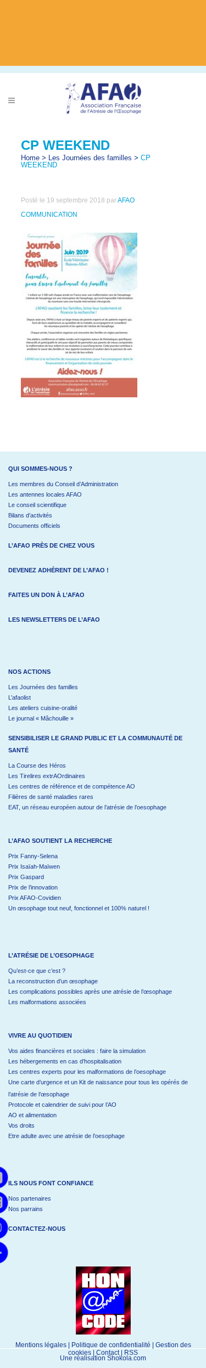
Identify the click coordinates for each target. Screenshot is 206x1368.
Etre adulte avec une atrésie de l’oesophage (66, 1136)
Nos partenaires (29, 1198)
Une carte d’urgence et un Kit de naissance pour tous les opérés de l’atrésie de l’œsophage (98, 1088)
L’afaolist (19, 697)
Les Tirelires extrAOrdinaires (46, 776)
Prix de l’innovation (33, 887)
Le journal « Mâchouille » (41, 718)
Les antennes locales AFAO (45, 494)
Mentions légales (40, 1345)
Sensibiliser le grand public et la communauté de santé (95, 744)
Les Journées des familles (90, 158)
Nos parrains (25, 1209)
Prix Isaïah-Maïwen (34, 866)
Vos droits (21, 1125)
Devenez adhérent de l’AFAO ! (58, 570)
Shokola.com (126, 1358)
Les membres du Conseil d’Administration (63, 484)
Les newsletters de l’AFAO (54, 619)
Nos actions (29, 671)
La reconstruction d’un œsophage (53, 981)
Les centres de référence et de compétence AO (71, 786)
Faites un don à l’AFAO (46, 595)
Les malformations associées (47, 1002)
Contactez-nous (36, 1228)
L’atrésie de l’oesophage (51, 955)
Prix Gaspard (26, 877)
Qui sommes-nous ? (40, 468)
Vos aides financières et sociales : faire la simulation (77, 1051)
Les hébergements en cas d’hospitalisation (64, 1061)
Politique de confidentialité (111, 1345)
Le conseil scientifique (37, 505)
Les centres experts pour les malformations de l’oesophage (87, 1071)
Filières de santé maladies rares (50, 796)
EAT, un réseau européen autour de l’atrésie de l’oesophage (87, 807)
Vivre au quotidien (40, 1035)
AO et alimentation (32, 1115)
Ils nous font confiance (50, 1183)
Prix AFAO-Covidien (34, 897)
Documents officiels (34, 525)
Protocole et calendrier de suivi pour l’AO (62, 1104)
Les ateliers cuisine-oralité (42, 708)
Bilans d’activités (30, 515)
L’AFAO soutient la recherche (60, 840)
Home (30, 158)
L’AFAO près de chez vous (51, 545)
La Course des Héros (37, 765)
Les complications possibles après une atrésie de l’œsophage (90, 991)
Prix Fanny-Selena (33, 856)
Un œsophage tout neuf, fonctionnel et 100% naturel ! (78, 908)
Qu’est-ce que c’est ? (36, 970)
